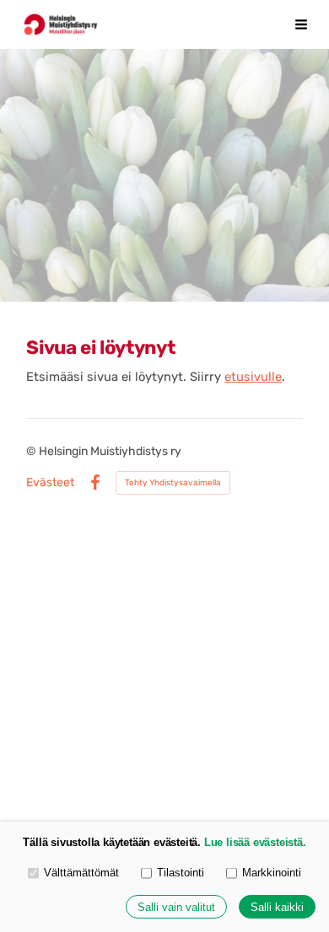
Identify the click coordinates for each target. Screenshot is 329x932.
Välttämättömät (81, 872)
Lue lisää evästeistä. (255, 842)
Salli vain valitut (176, 907)
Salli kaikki (277, 907)
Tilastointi (180, 872)
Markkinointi (271, 872)
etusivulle (253, 376)
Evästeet (50, 483)
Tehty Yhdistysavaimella (173, 483)
